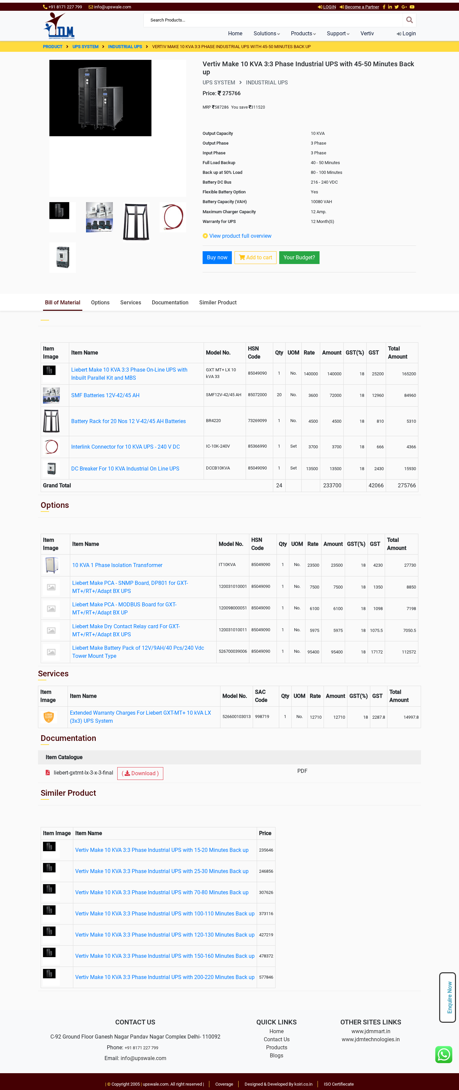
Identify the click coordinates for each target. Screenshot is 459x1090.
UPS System (86, 46)
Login (408, 33)
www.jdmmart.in (370, 1031)
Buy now (217, 257)
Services (130, 302)
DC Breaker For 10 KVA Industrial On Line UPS (125, 468)
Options (100, 302)
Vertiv (367, 33)
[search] (409, 20)
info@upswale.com (143, 1058)
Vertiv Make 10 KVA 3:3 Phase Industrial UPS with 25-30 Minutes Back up (162, 871)
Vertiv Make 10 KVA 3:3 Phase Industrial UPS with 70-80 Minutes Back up (162, 892)
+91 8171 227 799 (141, 1047)
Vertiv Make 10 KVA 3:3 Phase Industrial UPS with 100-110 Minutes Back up (165, 913)
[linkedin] (390, 6)
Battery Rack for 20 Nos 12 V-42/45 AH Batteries (128, 421)
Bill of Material (62, 302)
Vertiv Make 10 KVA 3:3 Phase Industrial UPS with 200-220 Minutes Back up (165, 977)
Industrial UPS (125, 46)
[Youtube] (412, 6)
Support (336, 33)
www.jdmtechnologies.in (371, 1039)
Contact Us (277, 1039)
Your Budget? (299, 257)
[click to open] (117, 128)
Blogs (276, 1055)
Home (235, 33)
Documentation (170, 302)
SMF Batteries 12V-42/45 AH (105, 395)
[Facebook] (384, 6)
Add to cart (258, 257)
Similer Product (218, 302)
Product (53, 46)
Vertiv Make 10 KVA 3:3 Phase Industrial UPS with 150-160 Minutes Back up (165, 956)
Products (301, 33)
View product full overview (240, 236)
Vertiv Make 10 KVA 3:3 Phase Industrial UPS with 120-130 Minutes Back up (165, 935)
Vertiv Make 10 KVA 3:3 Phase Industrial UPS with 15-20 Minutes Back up (162, 850)
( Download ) (140, 773)
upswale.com (155, 1084)
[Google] (404, 6)
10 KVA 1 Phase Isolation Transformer (117, 565)
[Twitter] (396, 6)
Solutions (265, 33)
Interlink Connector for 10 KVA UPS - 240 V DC (125, 447)
